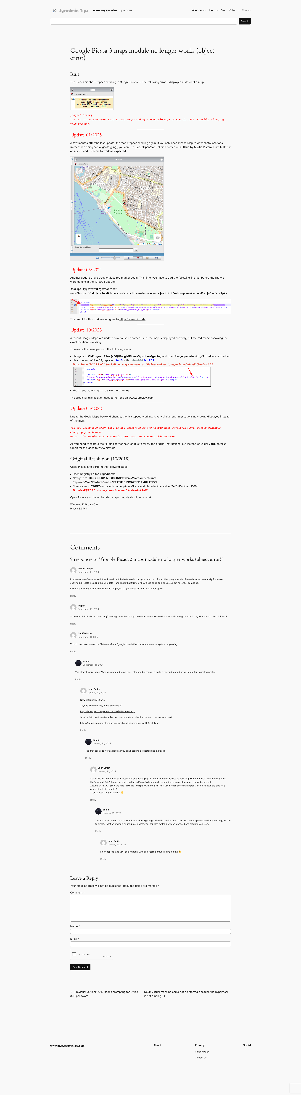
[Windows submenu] (205, 10)
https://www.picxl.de (132, 319)
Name (75, 926)
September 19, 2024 (88, 572)
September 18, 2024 (88, 609)
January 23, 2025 (112, 813)
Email (74, 938)
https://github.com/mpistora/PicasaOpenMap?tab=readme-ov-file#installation (120, 723)
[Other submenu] (238, 10)
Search (244, 21)
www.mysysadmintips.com (112, 10)
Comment (77, 892)
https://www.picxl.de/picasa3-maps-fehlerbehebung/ (107, 711)
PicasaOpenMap (145, 147)
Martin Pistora (203, 147)
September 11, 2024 (88, 637)
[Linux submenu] (217, 10)
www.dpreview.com (141, 397)
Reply (73, 596)
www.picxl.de (106, 447)
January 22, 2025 (97, 692)
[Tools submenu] (250, 10)
